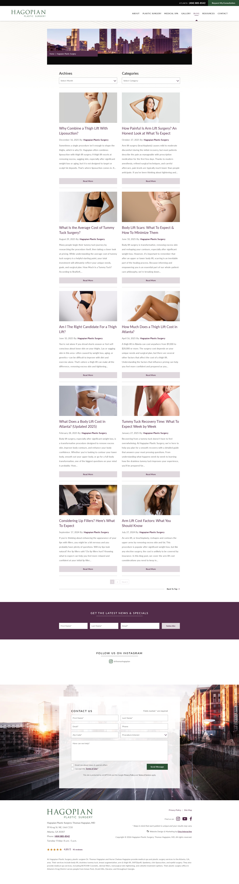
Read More (88, 181)
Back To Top (172, 589)
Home (52, 54)
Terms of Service (145, 775)
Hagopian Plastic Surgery (96, 139)
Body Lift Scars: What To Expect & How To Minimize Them (148, 230)
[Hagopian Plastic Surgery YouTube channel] (184, 819)
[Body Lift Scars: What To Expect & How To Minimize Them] (151, 208)
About (136, 13)
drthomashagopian (122, 661)
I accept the (78, 769)
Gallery (186, 13)
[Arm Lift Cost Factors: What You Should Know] (151, 501)
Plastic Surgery (152, 13)
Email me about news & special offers (91, 765)
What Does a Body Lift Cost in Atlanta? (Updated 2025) (82, 424)
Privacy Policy (129, 775)
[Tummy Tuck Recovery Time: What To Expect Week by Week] (151, 402)
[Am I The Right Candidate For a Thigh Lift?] (88, 307)
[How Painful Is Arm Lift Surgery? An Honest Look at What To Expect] (151, 109)
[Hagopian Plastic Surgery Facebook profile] (191, 819)
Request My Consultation (223, 2)
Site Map (188, 810)
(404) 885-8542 (62, 836)
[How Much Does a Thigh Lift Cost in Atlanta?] (151, 307)
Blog (196, 13)
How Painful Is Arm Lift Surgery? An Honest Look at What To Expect (149, 131)
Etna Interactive (185, 831)
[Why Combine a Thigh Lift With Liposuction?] (88, 109)
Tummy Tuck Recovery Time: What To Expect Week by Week (150, 424)
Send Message (157, 766)
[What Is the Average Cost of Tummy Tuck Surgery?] (88, 208)
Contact (223, 13)
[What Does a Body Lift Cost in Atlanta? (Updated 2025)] (88, 402)
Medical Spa (171, 13)
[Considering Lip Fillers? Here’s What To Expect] (88, 501)
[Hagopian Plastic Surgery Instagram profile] (178, 819)
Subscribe (170, 625)
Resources (208, 13)
